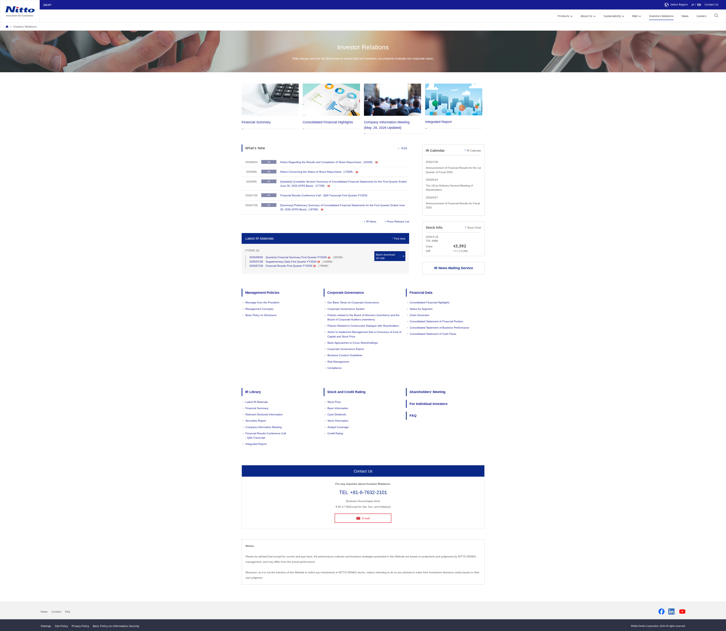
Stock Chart (474, 227)
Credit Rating (335, 433)
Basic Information (337, 408)
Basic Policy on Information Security (116, 626)
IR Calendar (474, 150)
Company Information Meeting (263, 427)
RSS (404, 148)
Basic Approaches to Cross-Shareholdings (352, 342)
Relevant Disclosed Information (264, 414)
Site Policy (61, 626)
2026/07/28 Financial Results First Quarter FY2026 (280, 265)
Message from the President (262, 302)
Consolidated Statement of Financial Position (436, 321)
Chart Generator (419, 315)
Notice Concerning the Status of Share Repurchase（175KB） (317, 171)
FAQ (413, 415)
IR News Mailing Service (453, 268)
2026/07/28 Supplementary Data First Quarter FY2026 (282, 261)
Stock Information (337, 420)
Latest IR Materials (256, 401)
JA (693, 4)
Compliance (334, 367)
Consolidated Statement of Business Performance (439, 327)
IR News (371, 221)
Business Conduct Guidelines (344, 355)
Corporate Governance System (346, 308)
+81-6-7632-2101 (368, 492)
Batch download (385, 256)
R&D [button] (635, 16)
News (685, 16)
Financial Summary (256, 408)
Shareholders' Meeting (427, 392)
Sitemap (46, 626)
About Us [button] (586, 16)
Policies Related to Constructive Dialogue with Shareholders (363, 325)
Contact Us (711, 4)
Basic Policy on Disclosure (261, 315)
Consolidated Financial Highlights (429, 302)
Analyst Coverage (338, 427)
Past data (399, 238)
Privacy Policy (80, 626)
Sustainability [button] (612, 16)
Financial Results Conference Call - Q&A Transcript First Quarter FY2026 (323, 195)
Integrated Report (256, 443)
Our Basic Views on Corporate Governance (353, 302)
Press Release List (398, 221)
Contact (56, 611)
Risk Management (338, 361)
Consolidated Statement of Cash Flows (433, 333)
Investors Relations (661, 16)
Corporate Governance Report (345, 348)
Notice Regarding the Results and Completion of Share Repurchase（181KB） (327, 162)
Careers (701, 16)
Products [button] (563, 16)
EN (699, 4)
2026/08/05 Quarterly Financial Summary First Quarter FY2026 (288, 257)
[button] (716, 15)
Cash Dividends (336, 414)
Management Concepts (259, 308)
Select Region (679, 4)
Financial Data (421, 293)
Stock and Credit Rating (346, 392)
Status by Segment (421, 308)
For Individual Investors (429, 404)
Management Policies (262, 293)
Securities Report (255, 420)
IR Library (253, 392)
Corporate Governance (345, 293)
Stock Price (334, 401)
